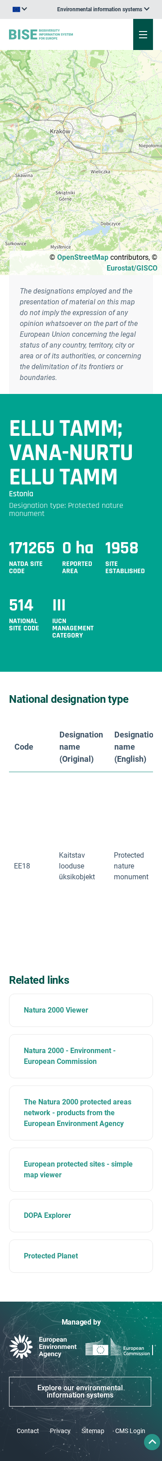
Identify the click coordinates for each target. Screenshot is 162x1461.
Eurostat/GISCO (132, 268)
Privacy (60, 1430)
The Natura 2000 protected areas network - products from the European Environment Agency (77, 1113)
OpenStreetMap (82, 257)
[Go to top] (152, 1442)
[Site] (54, 34)
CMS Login (130, 1430)
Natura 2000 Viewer (56, 1010)
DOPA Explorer (47, 1215)
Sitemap (92, 1430)
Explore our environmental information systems (80, 1391)
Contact (28, 1430)
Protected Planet (51, 1256)
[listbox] (103, 9)
